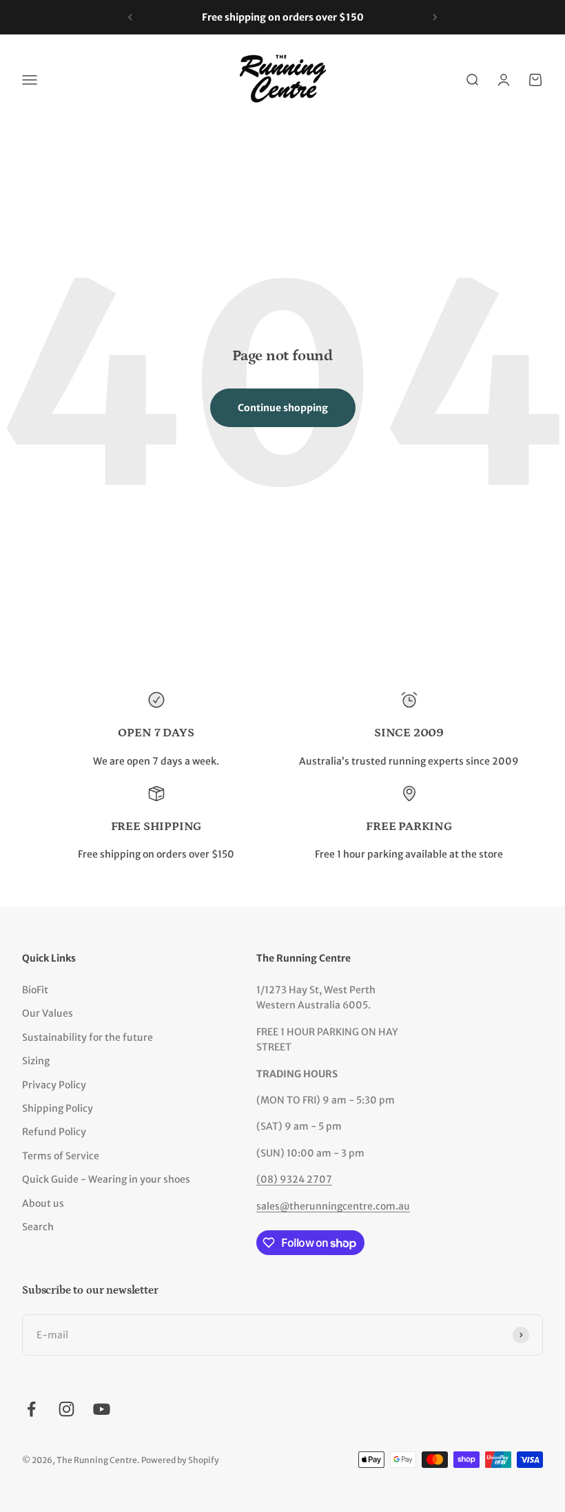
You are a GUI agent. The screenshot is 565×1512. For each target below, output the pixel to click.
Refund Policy (54, 1132)
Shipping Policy (57, 1108)
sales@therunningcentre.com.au (333, 1206)
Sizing (36, 1061)
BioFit (35, 990)
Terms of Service (60, 1156)
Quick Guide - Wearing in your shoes (106, 1179)
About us (43, 1203)
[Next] (435, 17)
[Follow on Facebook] (31, 1409)
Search (38, 1227)
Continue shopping (283, 408)
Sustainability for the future (87, 1037)
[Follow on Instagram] (66, 1409)
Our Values (47, 1013)
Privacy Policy (54, 1085)
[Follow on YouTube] (101, 1409)
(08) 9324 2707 (294, 1179)
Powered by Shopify (180, 1460)
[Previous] (129, 17)
